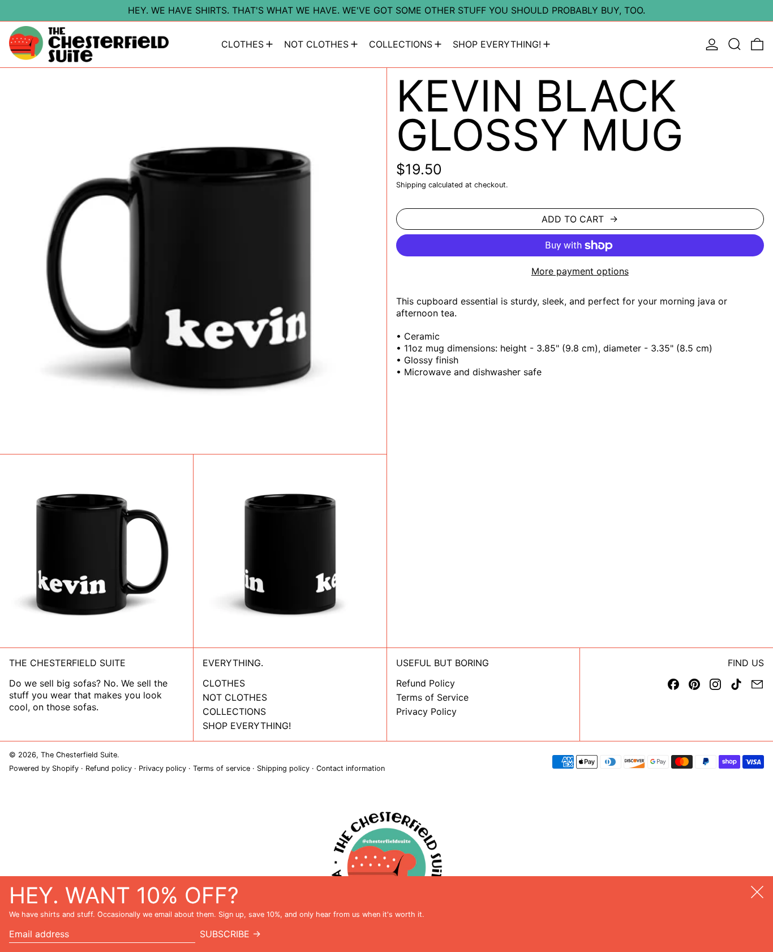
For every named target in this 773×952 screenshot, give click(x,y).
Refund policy (108, 768)
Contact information (350, 768)
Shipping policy (283, 768)
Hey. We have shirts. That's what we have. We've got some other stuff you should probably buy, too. (386, 10)
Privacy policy (162, 768)
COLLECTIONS (234, 711)
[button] (734, 44)
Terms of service (221, 768)
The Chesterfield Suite (79, 755)
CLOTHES (224, 683)
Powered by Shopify (44, 768)
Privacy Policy (426, 711)
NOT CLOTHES (235, 697)
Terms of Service (432, 697)
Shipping (411, 185)
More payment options (580, 271)
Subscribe (225, 934)
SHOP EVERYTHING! (247, 725)
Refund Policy (425, 683)
